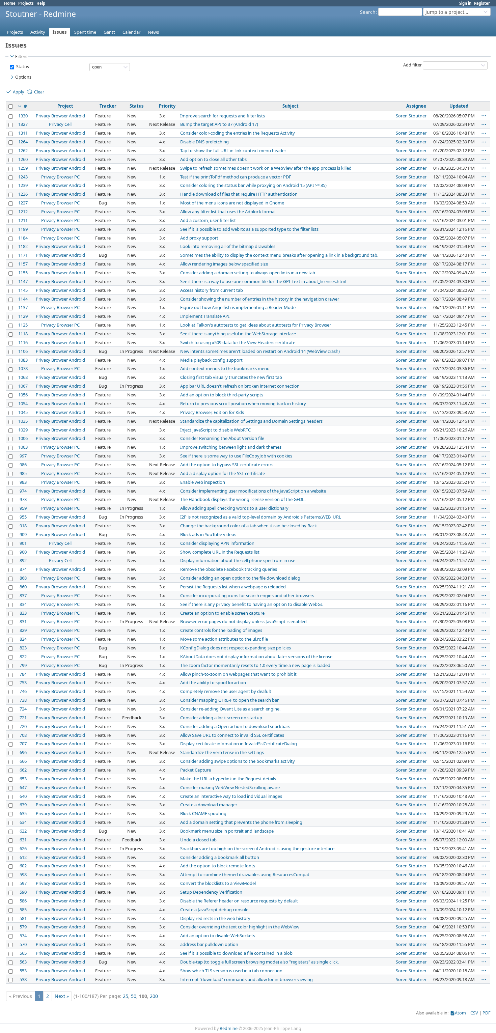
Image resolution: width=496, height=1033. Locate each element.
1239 (23, 185)
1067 (23, 386)
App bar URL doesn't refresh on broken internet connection (240, 386)
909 (23, 534)
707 (23, 744)
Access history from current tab (211, 290)
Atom (460, 1013)
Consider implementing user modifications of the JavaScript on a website (253, 491)
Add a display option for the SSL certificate (222, 473)
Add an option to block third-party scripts (221, 395)
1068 (23, 377)
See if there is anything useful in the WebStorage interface (238, 334)
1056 (23, 395)
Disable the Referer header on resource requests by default (239, 901)
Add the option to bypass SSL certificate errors (226, 465)
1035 (23, 421)
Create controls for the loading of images (221, 630)
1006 (23, 438)
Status (22, 66)
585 (23, 909)
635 (23, 813)
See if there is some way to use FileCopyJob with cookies (236, 456)
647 (23, 787)
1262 (23, 150)
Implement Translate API (204, 316)
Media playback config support (211, 360)
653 (23, 779)
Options (23, 77)
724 (23, 709)
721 (23, 718)
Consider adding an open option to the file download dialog (240, 578)
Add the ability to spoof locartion (213, 682)
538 (23, 979)
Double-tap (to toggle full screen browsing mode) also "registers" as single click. (259, 962)
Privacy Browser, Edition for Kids (212, 412)
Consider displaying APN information (217, 543)
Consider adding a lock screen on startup (221, 718)
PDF (487, 1013)
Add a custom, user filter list (208, 220)
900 (23, 552)
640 (23, 796)
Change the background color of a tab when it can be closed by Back (248, 526)
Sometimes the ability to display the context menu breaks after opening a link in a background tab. (279, 255)
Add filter (412, 65)
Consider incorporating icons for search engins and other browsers (247, 595)
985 (23, 473)
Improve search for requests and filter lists (222, 116)
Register (482, 3)
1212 (23, 211)
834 (23, 604)
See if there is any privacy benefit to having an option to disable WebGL (251, 604)
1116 (23, 342)
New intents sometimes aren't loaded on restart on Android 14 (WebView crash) (260, 351)
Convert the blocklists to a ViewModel (218, 883)
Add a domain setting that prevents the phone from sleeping (241, 822)
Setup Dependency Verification (211, 892)
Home (10, 3)
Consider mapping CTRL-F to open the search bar (229, 700)
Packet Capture (195, 770)
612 (23, 857)
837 (23, 595)
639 (23, 805)
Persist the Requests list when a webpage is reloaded (233, 587)
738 (23, 700)
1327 (23, 124)
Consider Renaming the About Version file (222, 438)
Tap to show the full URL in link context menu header (233, 150)
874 (23, 569)
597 (23, 883)
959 (23, 508)
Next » (62, 996)
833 (23, 613)
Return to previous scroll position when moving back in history (243, 403)
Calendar (131, 32)
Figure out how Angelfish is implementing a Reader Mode (238, 307)
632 (23, 831)
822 (23, 656)
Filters (21, 56)
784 (23, 674)
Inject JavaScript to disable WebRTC (215, 430)
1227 (23, 203)
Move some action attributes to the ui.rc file (224, 639)
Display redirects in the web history (215, 918)
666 (23, 761)
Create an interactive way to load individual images (231, 796)
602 (23, 866)
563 (23, 962)
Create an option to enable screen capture (222, 613)
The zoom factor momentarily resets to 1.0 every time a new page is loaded (255, 665)
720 (23, 726)
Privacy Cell (60, 124)
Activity (37, 32)
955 (23, 517)
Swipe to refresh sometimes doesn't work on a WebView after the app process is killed (266, 168)
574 (23, 935)
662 (23, 770)
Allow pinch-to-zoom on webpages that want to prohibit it (238, 674)
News (153, 32)
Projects (26, 3)
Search (368, 12)
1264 (23, 142)
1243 (23, 177)
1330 (23, 116)
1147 (23, 281)
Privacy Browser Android (60, 116)
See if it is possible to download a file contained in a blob (236, 953)
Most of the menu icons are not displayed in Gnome (232, 203)
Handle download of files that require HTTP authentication (239, 194)
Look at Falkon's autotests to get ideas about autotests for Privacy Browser (255, 325)
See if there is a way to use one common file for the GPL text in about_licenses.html (263, 281)
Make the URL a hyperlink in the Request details (228, 779)
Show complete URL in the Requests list (219, 552)
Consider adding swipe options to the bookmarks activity (237, 761)
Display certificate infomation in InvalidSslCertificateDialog (238, 744)
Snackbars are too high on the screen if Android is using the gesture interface (257, 848)
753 (23, 682)
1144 (23, 299)
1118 (23, 334)
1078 (23, 368)
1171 (23, 255)
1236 (23, 194)
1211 (23, 220)
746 (23, 691)
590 (23, 892)
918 (23, 526)
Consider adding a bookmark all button (219, 857)
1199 (23, 229)
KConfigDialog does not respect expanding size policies (235, 648)
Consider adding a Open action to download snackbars (235, 726)
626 (23, 848)
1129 (23, 316)
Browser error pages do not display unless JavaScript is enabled (243, 621)
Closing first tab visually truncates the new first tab (231, 377)
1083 (23, 360)
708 (23, 735)
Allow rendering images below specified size (224, 264)
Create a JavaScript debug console (214, 909)
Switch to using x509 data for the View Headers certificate (237, 342)
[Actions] (484, 116)
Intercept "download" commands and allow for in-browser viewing (246, 979)
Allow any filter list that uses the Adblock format (228, 211)
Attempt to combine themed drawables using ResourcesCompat (244, 874)
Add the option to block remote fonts (217, 866)
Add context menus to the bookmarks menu (225, 368)
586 (23, 901)
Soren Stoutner (411, 116)
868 (23, 578)
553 (23, 971)
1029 (23, 430)
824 (23, 639)
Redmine (229, 1028)
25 (125, 996)
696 (23, 752)
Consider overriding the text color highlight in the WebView (239, 927)
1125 (23, 325)
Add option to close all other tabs (213, 159)
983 (23, 482)
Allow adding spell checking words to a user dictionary (234, 508)
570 (23, 944)
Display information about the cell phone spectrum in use (237, 560)
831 (23, 621)
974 (23, 491)
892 (23, 560)
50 (133, 996)
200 (154, 996)
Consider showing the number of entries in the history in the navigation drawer (259, 299)
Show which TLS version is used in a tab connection (231, 971)
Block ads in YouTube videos (208, 534)
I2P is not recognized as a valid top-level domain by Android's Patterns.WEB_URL (260, 517)
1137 (23, 307)
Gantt (109, 32)
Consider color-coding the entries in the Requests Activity (237, 133)
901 (23, 543)
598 (23, 874)
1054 (23, 403)
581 (23, 918)
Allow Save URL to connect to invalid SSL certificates (232, 735)
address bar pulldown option (209, 944)
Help (40, 3)
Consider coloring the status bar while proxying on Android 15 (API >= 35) (253, 185)
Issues (60, 32)
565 (23, 953)
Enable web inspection (202, 482)
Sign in (465, 3)
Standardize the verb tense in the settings (222, 752)
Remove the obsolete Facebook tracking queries (228, 569)
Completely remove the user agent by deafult (225, 691)
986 (23, 465)
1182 (23, 246)
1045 (23, 412)
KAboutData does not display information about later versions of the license (256, 656)
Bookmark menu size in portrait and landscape (227, 831)
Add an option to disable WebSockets (217, 935)
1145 (23, 290)
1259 (23, 168)
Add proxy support (199, 238)
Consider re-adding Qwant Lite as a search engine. (230, 709)
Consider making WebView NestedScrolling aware (230, 787)
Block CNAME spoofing (203, 813)
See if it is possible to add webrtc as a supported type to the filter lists (249, 229)
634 (23, 822)
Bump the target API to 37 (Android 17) (219, 124)
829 (23, 630)
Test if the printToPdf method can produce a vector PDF (235, 177)
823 (23, 648)
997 (23, 456)
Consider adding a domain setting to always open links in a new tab (247, 273)
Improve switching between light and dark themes (230, 447)
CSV (474, 1013)
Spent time (85, 32)
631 (23, 840)
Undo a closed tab (198, 840)
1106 (23, 351)
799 (23, 665)
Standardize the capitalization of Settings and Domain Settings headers (251, 421)
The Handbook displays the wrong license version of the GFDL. (242, 499)
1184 (23, 238)
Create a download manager (208, 805)
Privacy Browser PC (60, 177)
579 (23, 927)
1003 (23, 447)
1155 (23, 273)
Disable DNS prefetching (204, 142)
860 (23, 587)
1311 (23, 133)
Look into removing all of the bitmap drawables (227, 246)
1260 (23, 159)
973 (23, 499)
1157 (23, 264)
